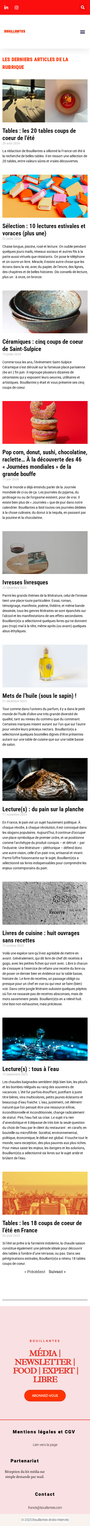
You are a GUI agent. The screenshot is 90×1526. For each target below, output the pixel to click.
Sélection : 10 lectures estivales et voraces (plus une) (43, 230)
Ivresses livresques (25, 582)
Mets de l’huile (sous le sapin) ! (40, 695)
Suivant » (57, 1271)
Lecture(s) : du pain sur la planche (43, 809)
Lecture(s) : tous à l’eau (30, 1068)
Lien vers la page (45, 1445)
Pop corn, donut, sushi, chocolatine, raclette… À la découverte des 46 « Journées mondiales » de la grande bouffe (44, 463)
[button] (82, 7)
